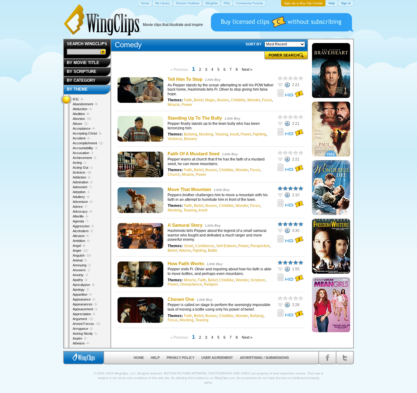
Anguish (82, 255)
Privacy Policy (180, 357)
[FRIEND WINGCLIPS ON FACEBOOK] (327, 357)
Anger (81, 250)
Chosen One (181, 299)
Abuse (81, 123)
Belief (198, 100)
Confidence (204, 246)
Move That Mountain (189, 189)
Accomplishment (88, 143)
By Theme (77, 89)
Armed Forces (87, 324)
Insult (234, 134)
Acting (80, 162)
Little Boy (213, 79)
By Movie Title (83, 62)
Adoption (82, 192)
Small (188, 246)
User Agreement (217, 357)
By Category (81, 80)
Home (139, 357)
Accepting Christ (87, 133)
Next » (247, 69)
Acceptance (84, 128)
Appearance (84, 299)
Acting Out (83, 167)
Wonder (253, 100)
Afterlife (81, 216)
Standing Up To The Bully (195, 118)
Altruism (81, 236)
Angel (79, 245)
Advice (80, 206)
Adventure (83, 202)
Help (155, 357)
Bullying (190, 134)
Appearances (85, 304)
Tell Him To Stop (185, 79)
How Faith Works (186, 263)
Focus (267, 100)
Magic (210, 100)
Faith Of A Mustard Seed (193, 153)
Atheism (81, 343)
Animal (80, 260)
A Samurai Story (185, 225)
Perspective (260, 246)
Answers (82, 270)
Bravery (190, 139)
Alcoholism (83, 231)
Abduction (82, 109)
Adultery (81, 197)
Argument (83, 319)
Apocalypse (84, 285)
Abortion (82, 119)
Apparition (82, 294)
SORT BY (253, 44)
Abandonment (85, 104)
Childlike (238, 100)
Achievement (85, 158)
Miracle (174, 105)
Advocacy (83, 211)
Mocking (206, 134)
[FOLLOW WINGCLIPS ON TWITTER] (345, 357)
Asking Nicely (85, 333)
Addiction (82, 177)
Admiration (83, 182)
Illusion (223, 100)
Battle (212, 250)
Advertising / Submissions (264, 357)
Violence (175, 139)
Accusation (83, 153)
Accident (82, 138)
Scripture (257, 280)
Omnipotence (191, 284)
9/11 (78, 99)
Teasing (221, 134)
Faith (188, 100)
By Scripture (81, 71)
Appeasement (85, 309)
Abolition (81, 114)
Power (187, 105)
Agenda (81, 221)
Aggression (84, 226)
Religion (211, 284)
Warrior (185, 250)
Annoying (82, 265)
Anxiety (81, 275)
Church (174, 174)
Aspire (80, 338)
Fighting (259, 134)
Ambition (81, 241)
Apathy (80, 280)
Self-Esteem (226, 246)
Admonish (82, 187)
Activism (82, 172)
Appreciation (84, 314)
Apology (81, 289)
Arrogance (83, 328)
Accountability (85, 148)
